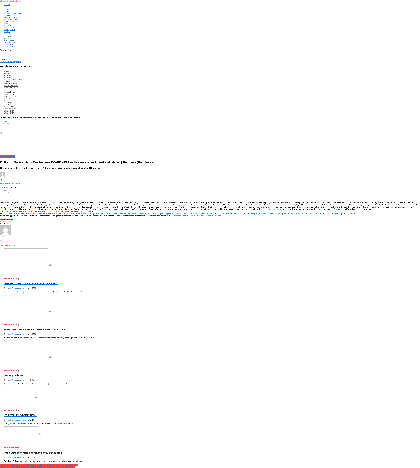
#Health (13, 213)
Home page (9, 23)
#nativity (6, 213)
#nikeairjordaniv (310, 213)
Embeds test (9, 15)
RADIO (7, 32)
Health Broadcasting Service (10, 183)
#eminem (244, 213)
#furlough (298, 213)
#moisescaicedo (24, 213)
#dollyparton (186, 213)
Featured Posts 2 (11, 17)
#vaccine (214, 213)
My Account (9, 28)
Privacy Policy (10, 30)
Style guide (9, 40)
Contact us (9, 11)
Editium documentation (14, 13)
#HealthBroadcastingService (60, 211)
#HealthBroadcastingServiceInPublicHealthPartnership (69, 213)
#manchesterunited (12, 211)
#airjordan (350, 213)
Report (7, 34)
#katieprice (235, 213)
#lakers (114, 213)
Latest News (9, 26)
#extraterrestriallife (201, 213)
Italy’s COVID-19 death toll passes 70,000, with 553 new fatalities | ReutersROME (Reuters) (37, 467)
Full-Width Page (11, 19)
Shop (6, 38)
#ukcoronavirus (38, 213)
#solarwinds (288, 213)
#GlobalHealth (79, 211)
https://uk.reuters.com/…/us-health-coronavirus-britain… (197, 216)
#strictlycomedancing (273, 213)
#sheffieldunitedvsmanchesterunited (134, 213)
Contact (7, 9)
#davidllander (224, 213)
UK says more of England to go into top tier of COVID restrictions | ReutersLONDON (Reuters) (39, 465)
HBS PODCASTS (11, 21)
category (8, 7)
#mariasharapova (326, 213)
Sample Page (9, 36)
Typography (9, 44)
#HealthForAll (42, 211)
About (7, 5)
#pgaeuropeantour (172, 213)
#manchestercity (28, 211)
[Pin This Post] (212, 127)
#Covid (89, 211)
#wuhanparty (340, 213)
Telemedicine (10, 42)
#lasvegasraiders (256, 213)
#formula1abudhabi (102, 213)
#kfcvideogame (157, 213)
